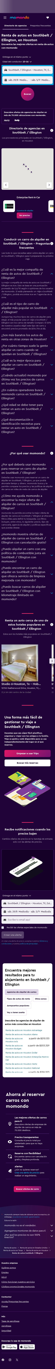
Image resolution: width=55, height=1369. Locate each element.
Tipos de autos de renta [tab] (18, 999)
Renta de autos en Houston (37, 1250)
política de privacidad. (29, 944)
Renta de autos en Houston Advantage (24, 1030)
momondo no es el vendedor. (20, 1225)
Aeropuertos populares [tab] (18, 1006)
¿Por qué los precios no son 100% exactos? (22, 1236)
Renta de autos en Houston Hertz (21, 1064)
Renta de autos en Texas (13, 1250)
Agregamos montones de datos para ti (25, 1231)
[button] (5, 17)
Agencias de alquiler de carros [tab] (21, 992)
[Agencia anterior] (6, 185)
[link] (24, 215)
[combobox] (17, 57)
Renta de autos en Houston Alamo (22, 1034)
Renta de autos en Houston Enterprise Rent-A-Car (27, 1058)
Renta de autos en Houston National (23, 1068)
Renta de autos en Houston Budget (14, 1047)
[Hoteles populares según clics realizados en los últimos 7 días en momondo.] (52, 625)
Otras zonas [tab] (40, 999)
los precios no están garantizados (26, 1217)
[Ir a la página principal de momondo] (19, 17)
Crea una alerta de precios (27, 1173)
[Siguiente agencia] (49, 185)
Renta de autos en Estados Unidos (33, 1248)
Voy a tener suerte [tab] (16, 1012)
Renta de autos (10, 1248)
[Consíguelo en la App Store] (27, 1347)
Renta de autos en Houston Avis (14, 1040)
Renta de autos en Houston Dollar (21, 1053)
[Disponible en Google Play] (9, 1347)
